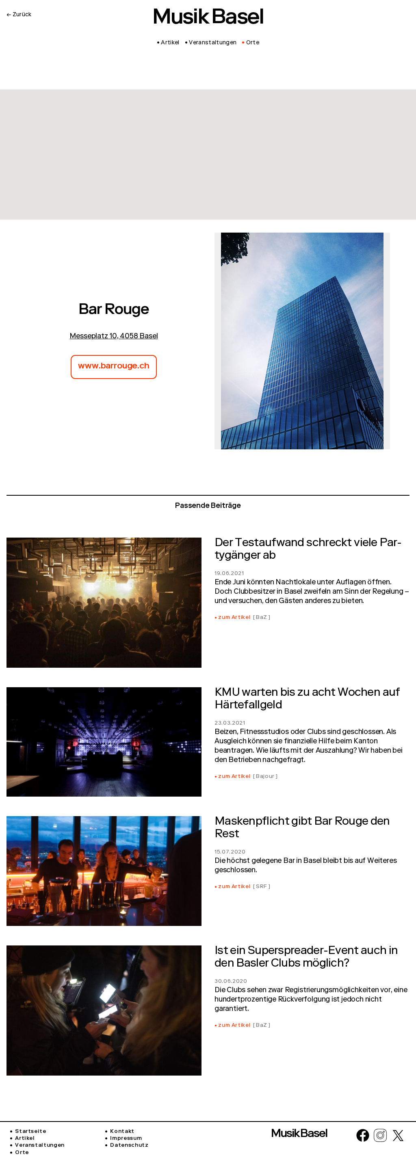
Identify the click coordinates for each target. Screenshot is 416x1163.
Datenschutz (129, 1145)
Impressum (126, 1138)
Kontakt (122, 1132)
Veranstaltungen (40, 1145)
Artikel (25, 1138)
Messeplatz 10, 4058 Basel (113, 336)
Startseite (30, 1132)
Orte (22, 1153)
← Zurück (19, 15)
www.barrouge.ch (113, 366)
